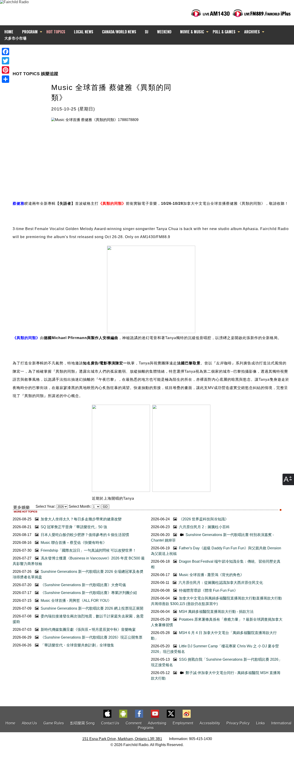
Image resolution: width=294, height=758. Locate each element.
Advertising (157, 723)
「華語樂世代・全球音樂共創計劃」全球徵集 (77, 645)
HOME (8, 32)
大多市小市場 (15, 38)
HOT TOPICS (55, 32)
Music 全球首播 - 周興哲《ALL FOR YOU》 (75, 600)
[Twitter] (5, 60)
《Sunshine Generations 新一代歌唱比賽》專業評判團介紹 (88, 593)
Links (260, 723)
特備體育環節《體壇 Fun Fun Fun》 (208, 590)
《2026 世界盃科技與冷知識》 (203, 519)
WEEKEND (164, 32)
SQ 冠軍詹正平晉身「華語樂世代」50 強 (73, 527)
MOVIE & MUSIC (192, 32)
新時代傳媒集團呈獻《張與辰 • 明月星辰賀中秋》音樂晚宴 (88, 629)
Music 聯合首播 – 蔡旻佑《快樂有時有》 (73, 543)
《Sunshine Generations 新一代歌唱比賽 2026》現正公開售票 (91, 637)
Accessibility (210, 723)
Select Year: (45, 506)
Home (10, 723)
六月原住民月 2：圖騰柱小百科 (204, 527)
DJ (146, 32)
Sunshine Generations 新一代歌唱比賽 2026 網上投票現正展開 (91, 608)
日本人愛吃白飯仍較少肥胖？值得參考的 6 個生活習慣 (84, 535)
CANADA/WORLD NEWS (119, 32)
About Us (29, 723)
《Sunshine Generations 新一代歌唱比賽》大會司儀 (83, 585)
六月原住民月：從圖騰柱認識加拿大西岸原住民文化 (220, 583)
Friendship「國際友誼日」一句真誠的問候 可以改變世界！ (88, 550)
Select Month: (80, 506)
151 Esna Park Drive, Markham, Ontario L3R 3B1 (122, 739)
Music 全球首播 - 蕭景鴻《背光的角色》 (211, 575)
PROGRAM (30, 32)
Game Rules (53, 723)
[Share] (5, 79)
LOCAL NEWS (83, 32)
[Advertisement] (151, 53)
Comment (133, 723)
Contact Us (110, 723)
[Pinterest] (5, 70)
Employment (183, 723)
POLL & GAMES (224, 32)
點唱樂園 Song (83, 723)
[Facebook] (5, 51)
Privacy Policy (238, 723)
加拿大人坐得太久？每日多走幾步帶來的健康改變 (81, 519)
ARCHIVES (252, 32)
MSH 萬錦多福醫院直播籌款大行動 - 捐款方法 (216, 612)
